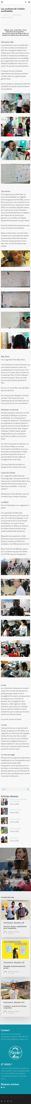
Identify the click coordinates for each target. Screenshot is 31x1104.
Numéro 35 (19, 962)
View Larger (16, 102)
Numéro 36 (19, 923)
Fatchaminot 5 (7, 17)
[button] (29, 2)
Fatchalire (16, 14)
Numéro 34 (19, 1002)
